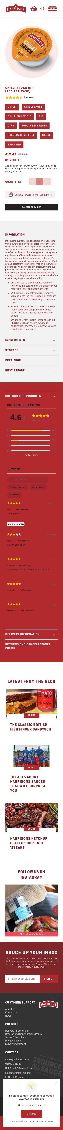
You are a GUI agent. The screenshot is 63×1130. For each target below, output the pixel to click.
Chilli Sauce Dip (19, 116)
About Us (10, 1009)
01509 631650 (13, 1064)
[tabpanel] (31, 547)
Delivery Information (16, 1031)
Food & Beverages (34, 125)
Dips (11, 125)
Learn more (46, 195)
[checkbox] (14, 495)
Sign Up (49, 979)
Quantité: (13, 181)
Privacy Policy (13, 1041)
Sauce (46, 135)
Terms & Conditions (15, 1037)
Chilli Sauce (33, 107)
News (8, 1016)
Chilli (12, 107)
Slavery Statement (15, 1044)
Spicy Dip (14, 144)
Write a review (31, 455)
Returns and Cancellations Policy (23, 1034)
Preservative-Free (21, 135)
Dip (41, 116)
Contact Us (11, 1012)
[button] (31, 430)
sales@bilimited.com (17, 1059)
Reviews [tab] (15, 469)
